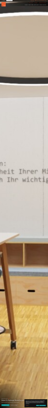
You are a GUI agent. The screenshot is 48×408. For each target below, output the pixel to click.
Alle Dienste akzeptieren (42, 405)
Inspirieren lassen (6, 405)
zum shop (3, 0)
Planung (26, 4)
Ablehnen (37, 405)
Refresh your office (42, 4)
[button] (45, 0)
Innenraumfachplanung (9, 0)
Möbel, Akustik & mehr (35, 4)
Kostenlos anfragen (14, 405)
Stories (29, 4)
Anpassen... (27, 405)
